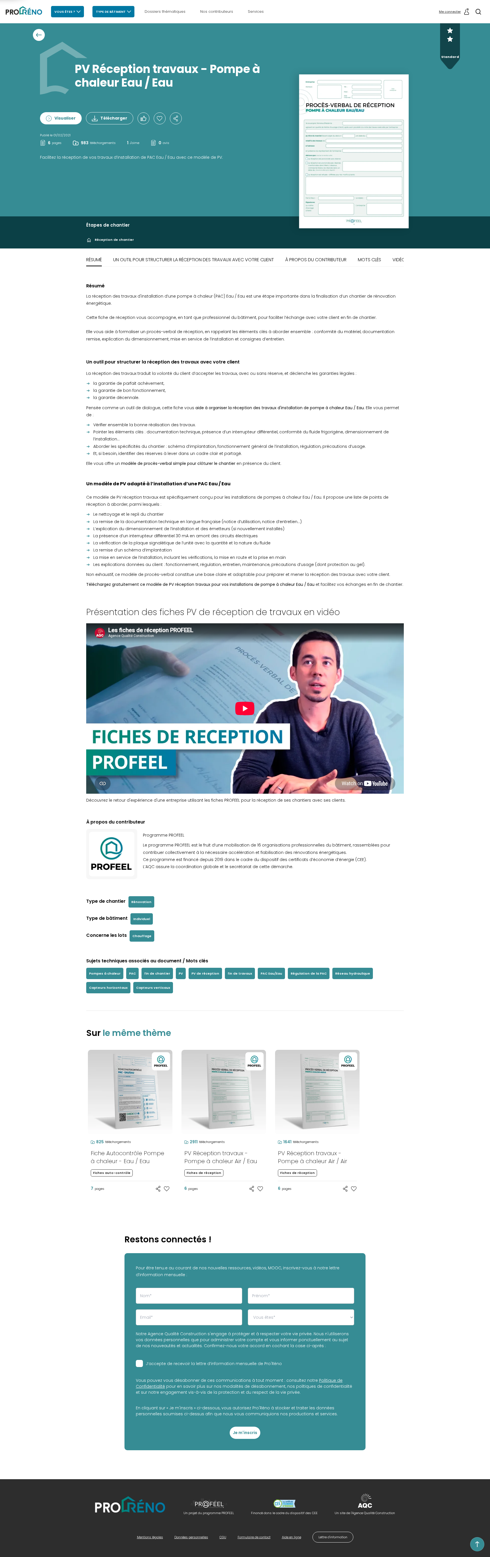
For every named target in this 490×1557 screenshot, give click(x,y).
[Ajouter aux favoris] (166, 1188)
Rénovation (141, 902)
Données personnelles (191, 1537)
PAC (132, 973)
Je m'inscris (245, 1432)
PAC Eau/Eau (271, 973)
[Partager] (176, 118)
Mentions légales (150, 1537)
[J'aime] (160, 118)
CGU (222, 1537)
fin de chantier (157, 973)
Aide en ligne (291, 1537)
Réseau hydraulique (352, 973)
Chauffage (141, 936)
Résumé (94, 259)
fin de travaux (240, 973)
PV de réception (205, 973)
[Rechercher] (478, 12)
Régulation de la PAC (309, 973)
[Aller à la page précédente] (39, 35)
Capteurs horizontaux (108, 987)
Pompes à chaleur (105, 973)
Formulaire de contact (254, 1537)
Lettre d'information (332, 1537)
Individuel (141, 919)
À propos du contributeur (316, 259)
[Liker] (143, 118)
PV (181, 973)
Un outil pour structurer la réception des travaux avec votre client (193, 259)
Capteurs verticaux (153, 987)
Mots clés (369, 259)
